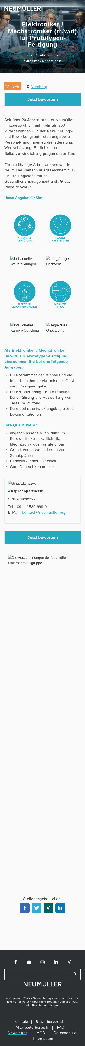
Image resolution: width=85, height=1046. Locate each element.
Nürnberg (39, 87)
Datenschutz (65, 1033)
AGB (41, 1033)
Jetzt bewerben (42, 99)
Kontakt (22, 1022)
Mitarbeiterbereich (32, 1027)
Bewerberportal (49, 1022)
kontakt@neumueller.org (44, 512)
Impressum (43, 1039)
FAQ (61, 1027)
